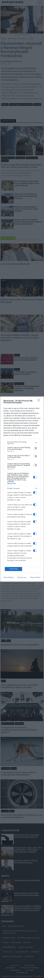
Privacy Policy (35, 577)
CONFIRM (13, 569)
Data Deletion (9, 577)
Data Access (22, 577)
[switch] (35, 448)
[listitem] (22, 442)
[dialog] (22, 489)
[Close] (39, 401)
